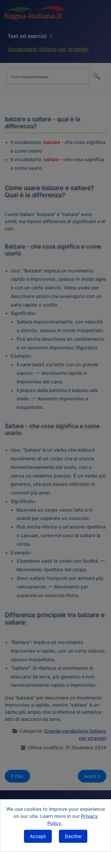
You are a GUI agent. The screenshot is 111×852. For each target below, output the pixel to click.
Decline (73, 836)
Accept (38, 836)
